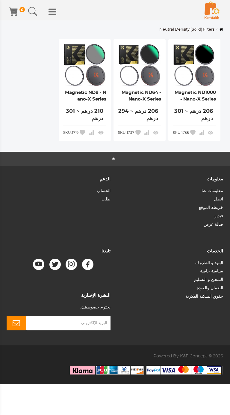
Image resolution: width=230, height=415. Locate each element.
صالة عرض (213, 224)
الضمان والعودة (210, 288)
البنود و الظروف (209, 263)
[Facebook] (87, 264)
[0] (14, 12)
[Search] (33, 12)
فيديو (218, 216)
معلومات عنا (212, 191)
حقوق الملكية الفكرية (204, 296)
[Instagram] (71, 264)
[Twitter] (55, 264)
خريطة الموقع (211, 208)
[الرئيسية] (212, 10)
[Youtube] (38, 264)
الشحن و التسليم (208, 280)
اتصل (218, 199)
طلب (106, 199)
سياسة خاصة (211, 271)
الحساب (104, 191)
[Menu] (52, 12)
